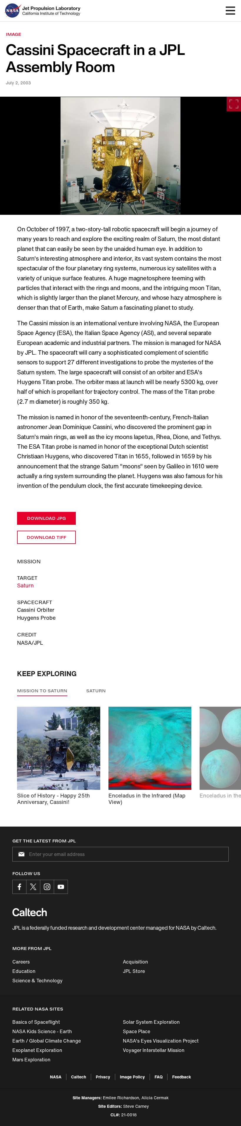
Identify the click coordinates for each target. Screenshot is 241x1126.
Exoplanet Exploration (37, 1050)
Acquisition (135, 961)
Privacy (103, 1077)
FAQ (159, 1077)
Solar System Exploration (151, 1022)
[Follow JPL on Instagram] (47, 887)
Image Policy (132, 1077)
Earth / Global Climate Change (46, 1040)
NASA (55, 1077)
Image (13, 34)
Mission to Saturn (42, 691)
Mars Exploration (31, 1059)
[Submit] (20, 854)
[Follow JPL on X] (33, 887)
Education (24, 971)
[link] (120, 156)
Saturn (25, 585)
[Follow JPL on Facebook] (19, 887)
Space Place (136, 1031)
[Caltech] (29, 912)
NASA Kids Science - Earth (42, 1031)
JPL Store (134, 971)
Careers (21, 961)
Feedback (181, 1077)
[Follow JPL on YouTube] (61, 887)
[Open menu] (230, 10)
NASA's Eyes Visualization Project (161, 1040)
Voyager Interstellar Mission (154, 1050)
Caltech (78, 1077)
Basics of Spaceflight (36, 1022)
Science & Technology (37, 980)
